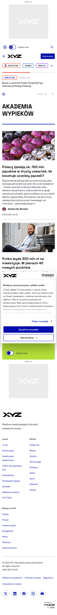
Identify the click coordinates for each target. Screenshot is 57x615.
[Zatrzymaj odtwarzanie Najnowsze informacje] (3, 94)
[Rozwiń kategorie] (51, 65)
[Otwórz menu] (4, 56)
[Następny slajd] (52, 94)
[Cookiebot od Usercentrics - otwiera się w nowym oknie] (42, 275)
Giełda (5, 514)
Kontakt (6, 486)
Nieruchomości (9, 547)
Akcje (4, 536)
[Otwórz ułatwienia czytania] (5, 47)
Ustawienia (11, 583)
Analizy (42, 65)
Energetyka (7, 531)
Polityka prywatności (12, 577)
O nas (5, 445)
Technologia (35, 461)
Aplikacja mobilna (10, 492)
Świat (32, 473)
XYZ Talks (7, 497)
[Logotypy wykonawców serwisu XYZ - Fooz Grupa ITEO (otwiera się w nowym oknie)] (49, 606)
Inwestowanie (9, 525)
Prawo (5, 519)
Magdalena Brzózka (15, 209)
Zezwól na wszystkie (28, 329)
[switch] (12, 47)
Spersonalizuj (27, 337)
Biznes (28, 65)
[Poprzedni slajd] (46, 94)
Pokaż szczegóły (40, 321)
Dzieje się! (13, 65)
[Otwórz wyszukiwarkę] (52, 47)
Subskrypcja (8, 450)
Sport (32, 478)
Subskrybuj (47, 56)
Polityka (34, 467)
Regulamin (48, 577)
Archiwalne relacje (11, 480)
